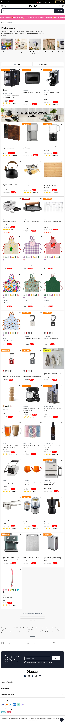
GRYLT (24, 219)
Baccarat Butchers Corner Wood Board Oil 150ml (53, 446)
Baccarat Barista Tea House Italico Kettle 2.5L (10, 185)
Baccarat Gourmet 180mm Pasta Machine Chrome (31, 184)
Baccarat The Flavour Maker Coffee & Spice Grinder (32, 520)
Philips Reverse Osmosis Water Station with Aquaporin (32, 147)
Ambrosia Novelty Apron (8, 265)
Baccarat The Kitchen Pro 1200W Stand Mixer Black (31, 409)
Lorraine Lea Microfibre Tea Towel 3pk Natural (53, 374)
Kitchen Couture (7, 93)
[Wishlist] (5, 6)
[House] (32, 6)
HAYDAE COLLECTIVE (28, 443)
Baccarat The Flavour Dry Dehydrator (31, 92)
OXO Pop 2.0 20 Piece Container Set (52, 221)
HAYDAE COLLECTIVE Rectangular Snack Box (31, 446)
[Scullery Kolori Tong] (11, 577)
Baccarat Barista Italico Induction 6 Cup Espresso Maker (53, 520)
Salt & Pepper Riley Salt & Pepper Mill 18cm (11, 412)
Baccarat (25, 90)
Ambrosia (5, 263)
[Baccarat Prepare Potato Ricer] (11, 505)
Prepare (4, 219)
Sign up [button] (56, 658)
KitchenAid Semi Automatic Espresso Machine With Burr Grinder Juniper (11, 558)
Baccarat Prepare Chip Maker (9, 483)
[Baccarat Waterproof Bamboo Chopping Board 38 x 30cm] (53, 169)
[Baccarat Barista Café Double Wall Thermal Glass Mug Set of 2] (11, 431)
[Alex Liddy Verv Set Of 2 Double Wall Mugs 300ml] (32, 468)
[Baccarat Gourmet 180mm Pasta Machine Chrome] (32, 169)
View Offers (59, 2)
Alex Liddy (26, 480)
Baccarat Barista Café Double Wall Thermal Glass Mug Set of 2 (11, 446)
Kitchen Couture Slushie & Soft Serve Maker (52, 409)
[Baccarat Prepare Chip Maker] (11, 468)
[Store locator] (59, 6)
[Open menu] (2, 6)
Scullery (5, 595)
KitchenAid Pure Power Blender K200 (32, 338)
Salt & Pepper (6, 409)
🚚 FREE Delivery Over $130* (44, 1)
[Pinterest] (32, 676)
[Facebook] (25, 676)
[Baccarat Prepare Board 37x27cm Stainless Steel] (32, 542)
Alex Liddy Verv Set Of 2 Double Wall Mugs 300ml (32, 483)
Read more (3, 35)
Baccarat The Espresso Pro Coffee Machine (51, 93)
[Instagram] (29, 676)
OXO (45, 219)
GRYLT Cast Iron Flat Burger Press (31, 221)
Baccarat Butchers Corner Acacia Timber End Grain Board (10, 147)
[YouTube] (40, 676)
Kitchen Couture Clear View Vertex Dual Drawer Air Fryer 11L (11, 96)
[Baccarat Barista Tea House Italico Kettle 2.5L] (11, 169)
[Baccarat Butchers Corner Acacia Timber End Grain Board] (11, 132)
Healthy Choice (48, 555)
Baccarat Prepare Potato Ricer (9, 520)
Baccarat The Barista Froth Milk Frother (53, 147)
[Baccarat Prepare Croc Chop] (11, 207)
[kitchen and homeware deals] (32, 115)
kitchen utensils (14, 33)
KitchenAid (26, 336)
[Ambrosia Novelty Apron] (11, 245)
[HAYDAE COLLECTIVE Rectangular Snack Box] (32, 431)
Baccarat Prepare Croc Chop (9, 221)
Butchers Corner (7, 144)
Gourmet (26, 182)
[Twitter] (36, 676)
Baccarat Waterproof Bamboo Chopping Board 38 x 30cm (51, 184)
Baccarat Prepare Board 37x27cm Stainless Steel (31, 558)
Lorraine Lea (47, 371)
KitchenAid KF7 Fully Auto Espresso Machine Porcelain (52, 483)
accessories (24, 33)
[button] (16, 64)
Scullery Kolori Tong (7, 597)
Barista (4, 182)
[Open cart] (63, 6)
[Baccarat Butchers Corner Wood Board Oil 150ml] (53, 431)
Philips (25, 144)
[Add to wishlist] (20, 69)
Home (2, 22)
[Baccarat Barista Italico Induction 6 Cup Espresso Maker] (53, 505)
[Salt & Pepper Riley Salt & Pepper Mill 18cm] (11, 394)
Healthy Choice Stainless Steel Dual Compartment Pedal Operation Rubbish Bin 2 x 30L (53, 558)
